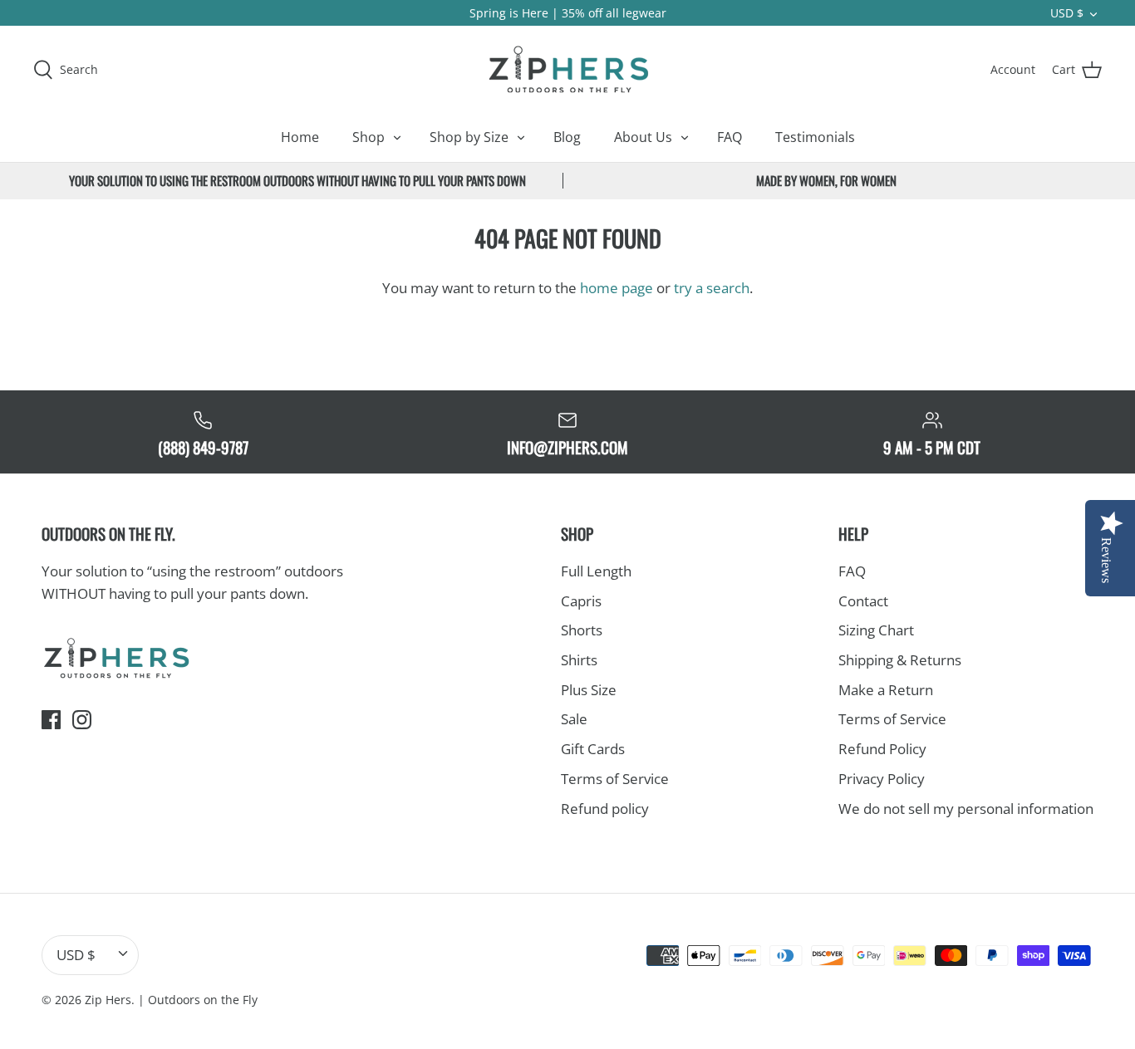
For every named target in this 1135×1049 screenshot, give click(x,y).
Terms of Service (615, 778)
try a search (711, 287)
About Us (643, 137)
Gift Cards (593, 748)
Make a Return (885, 689)
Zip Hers (108, 999)
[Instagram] (81, 719)
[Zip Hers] (567, 69)
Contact (863, 600)
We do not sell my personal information (965, 808)
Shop (368, 137)
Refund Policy (882, 748)
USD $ (1066, 13)
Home (300, 137)
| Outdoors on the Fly (198, 999)
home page (616, 287)
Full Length (596, 571)
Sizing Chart (876, 630)
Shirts (579, 659)
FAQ (729, 137)
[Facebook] (51, 719)
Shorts (581, 630)
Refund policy (605, 808)
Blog (567, 137)
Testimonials (815, 137)
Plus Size (589, 689)
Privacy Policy (881, 778)
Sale (574, 718)
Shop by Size (469, 137)
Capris (581, 600)
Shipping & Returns (899, 659)
